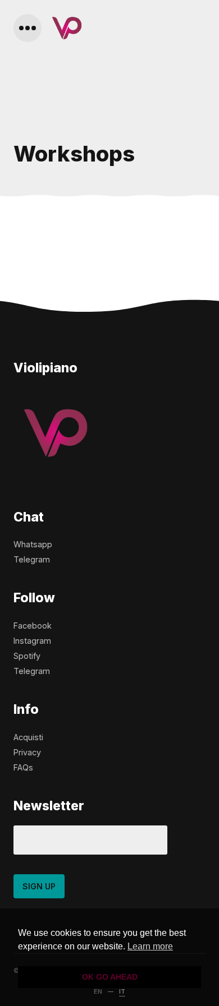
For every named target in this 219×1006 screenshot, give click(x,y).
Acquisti (28, 737)
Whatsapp (32, 544)
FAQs (23, 767)
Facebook (32, 625)
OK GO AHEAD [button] (110, 976)
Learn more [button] (150, 946)
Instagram (32, 640)
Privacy (27, 752)
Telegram (31, 559)
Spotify (26, 656)
